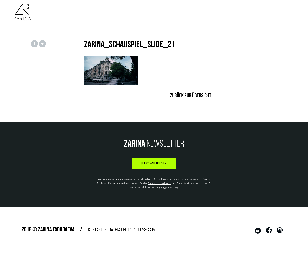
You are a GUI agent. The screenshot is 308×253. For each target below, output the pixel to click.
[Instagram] (279, 233)
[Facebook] (269, 233)
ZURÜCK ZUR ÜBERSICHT (190, 96)
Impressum (146, 230)
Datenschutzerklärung (160, 183)
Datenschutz (120, 230)
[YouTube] (257, 233)
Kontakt (95, 230)
